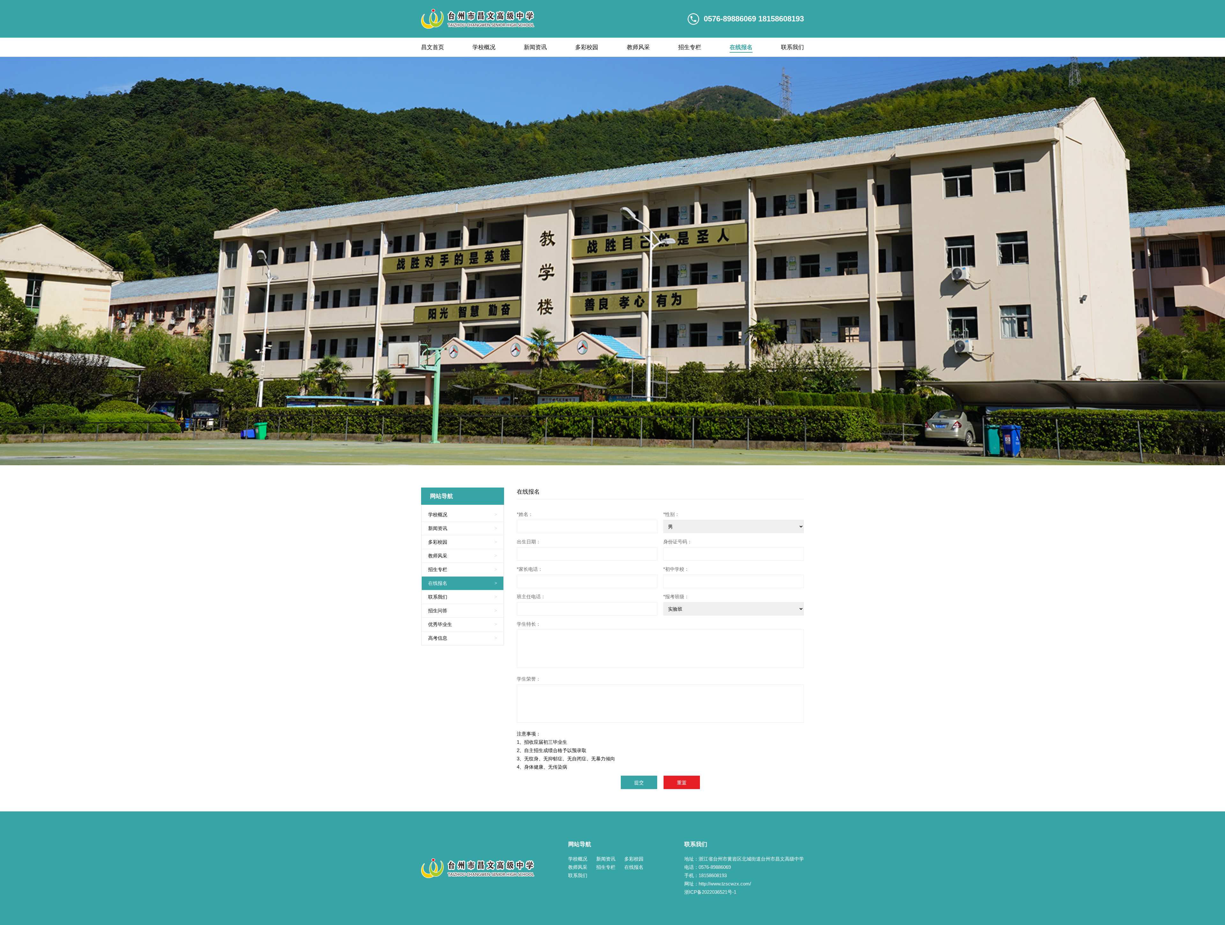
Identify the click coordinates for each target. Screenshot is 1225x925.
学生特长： (529, 624)
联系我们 (792, 47)
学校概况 (483, 47)
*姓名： (525, 514)
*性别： (671, 514)
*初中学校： (676, 569)
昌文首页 (432, 47)
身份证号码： (677, 541)
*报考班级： (676, 596)
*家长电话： (530, 569)
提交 (639, 782)
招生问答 (462, 610)
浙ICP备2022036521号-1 (710, 892)
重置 (682, 782)
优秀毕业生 (462, 624)
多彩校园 (586, 47)
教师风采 (638, 47)
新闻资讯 (535, 47)
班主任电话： (531, 596)
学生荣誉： (529, 679)
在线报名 (741, 47)
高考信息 (462, 638)
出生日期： (529, 541)
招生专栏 (689, 47)
